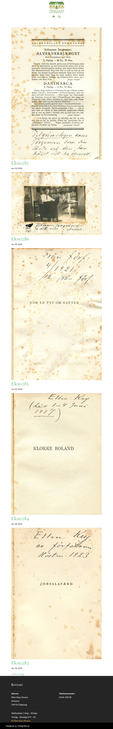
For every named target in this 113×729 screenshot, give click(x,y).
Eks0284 (20, 518)
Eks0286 (20, 238)
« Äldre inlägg (17, 674)
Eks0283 (20, 662)
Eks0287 (20, 163)
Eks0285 (20, 383)
